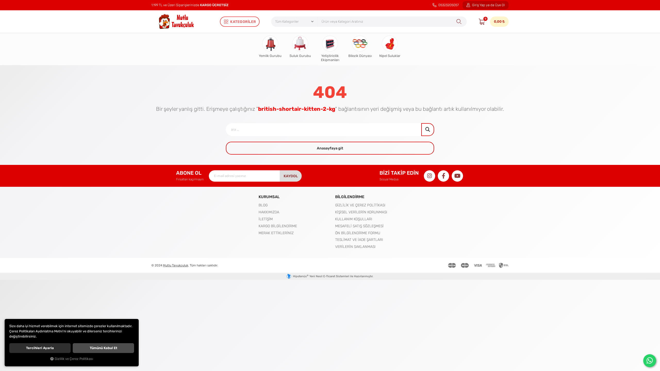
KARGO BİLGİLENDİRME (278, 226)
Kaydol (291, 176)
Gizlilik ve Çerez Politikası (74, 359)
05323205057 (448, 5)
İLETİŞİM (266, 219)
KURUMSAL (269, 197)
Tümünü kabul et (103, 348)
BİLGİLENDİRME (349, 197)
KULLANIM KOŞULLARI (353, 219)
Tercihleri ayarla (40, 348)
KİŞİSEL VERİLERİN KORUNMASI (361, 212)
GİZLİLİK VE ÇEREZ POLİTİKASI (360, 205)
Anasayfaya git (330, 148)
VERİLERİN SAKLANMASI (355, 246)
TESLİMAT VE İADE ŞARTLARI (359, 240)
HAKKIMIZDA (269, 212)
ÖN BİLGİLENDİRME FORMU (357, 233)
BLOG (263, 205)
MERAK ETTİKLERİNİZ (276, 233)
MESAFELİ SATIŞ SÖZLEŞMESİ (359, 226)
